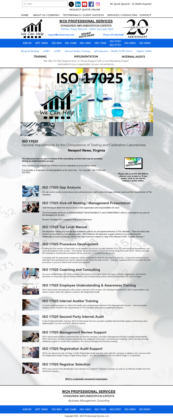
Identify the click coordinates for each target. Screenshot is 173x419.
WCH (63, 21)
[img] (42, 129)
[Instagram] (97, 4)
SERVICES (104, 21)
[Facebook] (91, 4)
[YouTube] (84, 4)
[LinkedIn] (78, 4)
